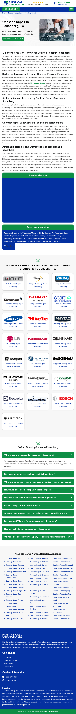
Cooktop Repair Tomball (62, 615)
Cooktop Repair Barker (14, 562)
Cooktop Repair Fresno (14, 600)
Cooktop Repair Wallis (61, 619)
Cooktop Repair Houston (38, 559)
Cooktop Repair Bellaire (15, 568)
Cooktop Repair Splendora (63, 588)
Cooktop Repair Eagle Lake (16, 591)
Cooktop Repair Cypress (15, 584)
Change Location (63, 3)
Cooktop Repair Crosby (14, 581)
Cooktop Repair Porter (61, 562)
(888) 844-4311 (11, 9)
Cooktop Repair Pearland (62, 559)
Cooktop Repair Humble (38, 565)
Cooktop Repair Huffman (38, 562)
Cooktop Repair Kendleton (39, 572)
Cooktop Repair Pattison (38, 619)
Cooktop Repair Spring (61, 591)
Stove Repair (8, 663)
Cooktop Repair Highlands (15, 619)
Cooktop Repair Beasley (15, 565)
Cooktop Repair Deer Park (16, 588)
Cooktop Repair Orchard (38, 612)
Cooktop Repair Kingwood (39, 575)
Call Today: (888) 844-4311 (13, 39)
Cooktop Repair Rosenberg (63, 568)
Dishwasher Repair (10, 661)
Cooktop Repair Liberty (38, 581)
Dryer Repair (8, 666)
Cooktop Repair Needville (39, 597)
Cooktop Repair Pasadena (39, 615)
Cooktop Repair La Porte (38, 578)
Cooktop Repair (30, 13)
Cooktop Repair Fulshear (15, 609)
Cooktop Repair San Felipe (63, 572)
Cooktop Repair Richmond (63, 565)
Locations (7, 658)
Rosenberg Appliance (15, 13)
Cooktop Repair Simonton (62, 578)
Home (4, 13)
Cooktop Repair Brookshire (16, 572)
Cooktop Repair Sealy (61, 575)
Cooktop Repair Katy (37, 568)
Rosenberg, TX (10, 680)
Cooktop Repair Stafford (62, 594)
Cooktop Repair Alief (14, 559)
